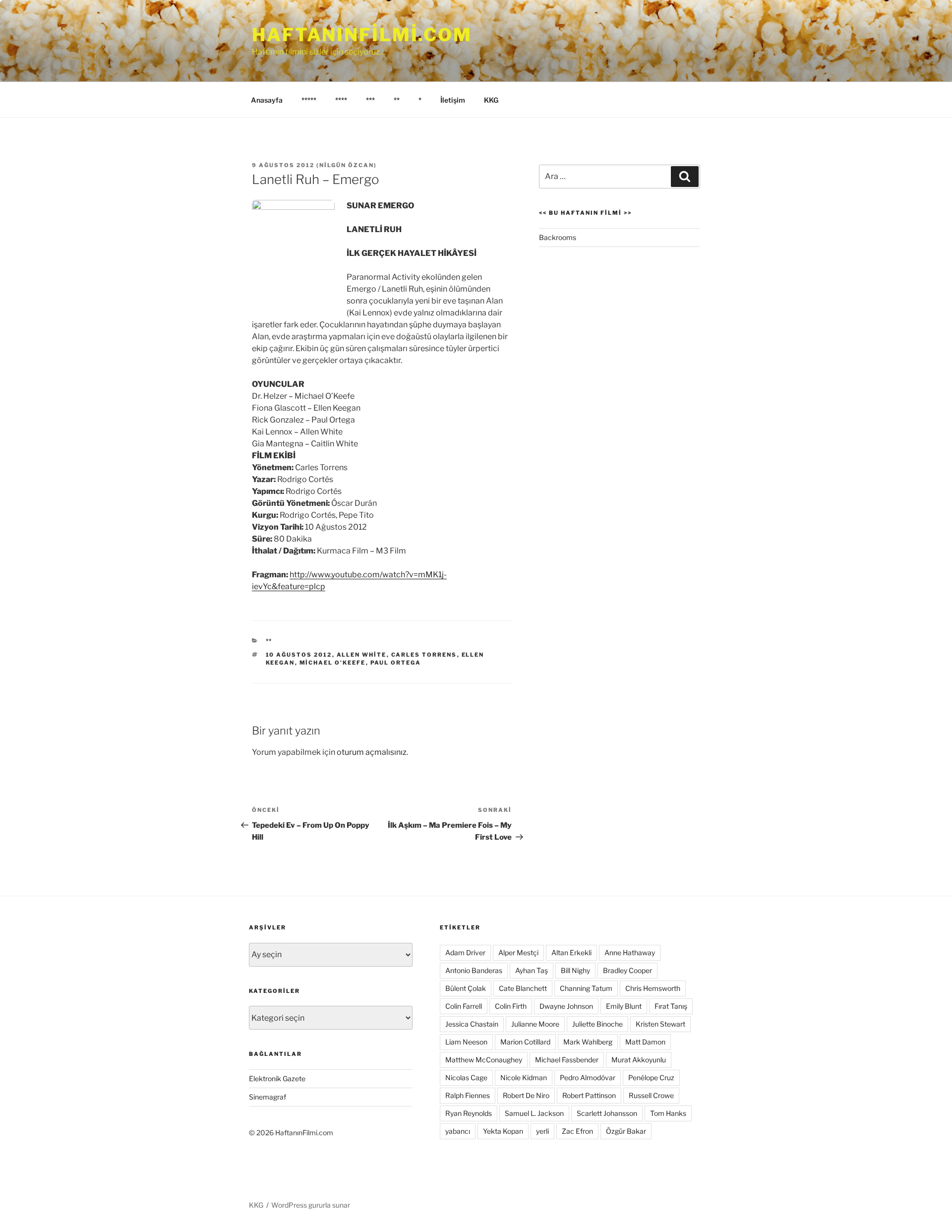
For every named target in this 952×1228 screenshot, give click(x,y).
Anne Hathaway (629, 952)
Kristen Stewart (660, 1024)
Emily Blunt (624, 1006)
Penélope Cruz (651, 1077)
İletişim (452, 100)
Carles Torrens (424, 654)
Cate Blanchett (523, 988)
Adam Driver (465, 952)
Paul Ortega (395, 662)
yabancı (457, 1131)
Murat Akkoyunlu (638, 1059)
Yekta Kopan (503, 1131)
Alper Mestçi (518, 952)
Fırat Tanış (670, 1006)
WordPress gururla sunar (310, 1205)
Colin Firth (511, 1006)
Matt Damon (645, 1042)
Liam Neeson (466, 1042)
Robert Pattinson (589, 1095)
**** (341, 100)
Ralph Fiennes (467, 1095)
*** (370, 100)
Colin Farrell (463, 1006)
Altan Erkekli (571, 952)
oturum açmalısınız (372, 752)
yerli (542, 1131)
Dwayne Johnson (566, 1006)
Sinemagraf (267, 1097)
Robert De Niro (526, 1095)
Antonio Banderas (473, 970)
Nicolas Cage (466, 1077)
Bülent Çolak (465, 988)
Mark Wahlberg (587, 1042)
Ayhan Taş (531, 970)
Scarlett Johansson (607, 1113)
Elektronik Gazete (277, 1078)
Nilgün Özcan (346, 165)
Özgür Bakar (626, 1131)
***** (308, 100)
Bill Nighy (575, 970)
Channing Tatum (586, 988)
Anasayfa (267, 100)
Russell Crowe (651, 1095)
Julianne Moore (535, 1024)
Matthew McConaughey (483, 1059)
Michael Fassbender (566, 1059)
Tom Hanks (668, 1113)
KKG (491, 100)
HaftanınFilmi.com (362, 35)
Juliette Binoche (597, 1024)
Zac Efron (577, 1131)
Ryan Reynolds (468, 1113)
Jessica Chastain (471, 1024)
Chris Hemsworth (652, 988)
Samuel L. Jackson (534, 1113)
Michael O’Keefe (332, 662)
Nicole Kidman (523, 1077)
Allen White (362, 654)
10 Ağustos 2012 (299, 654)
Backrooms (557, 237)
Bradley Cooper (627, 970)
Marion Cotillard (525, 1042)
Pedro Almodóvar (587, 1077)
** (397, 100)
